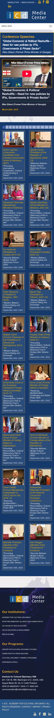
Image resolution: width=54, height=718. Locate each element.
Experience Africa (10, 662)
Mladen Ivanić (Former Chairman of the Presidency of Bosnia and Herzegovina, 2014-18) (13, 341)
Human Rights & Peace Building (15, 653)
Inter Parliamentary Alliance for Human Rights (22, 621)
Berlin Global (8, 634)
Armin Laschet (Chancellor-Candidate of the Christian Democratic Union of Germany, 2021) (13, 156)
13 (46, 127)
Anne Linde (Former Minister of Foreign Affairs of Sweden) (40, 385)
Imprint (37, 706)
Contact (26, 706)
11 (38, 127)
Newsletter (13, 2)
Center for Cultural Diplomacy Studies (19, 649)
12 (42, 127)
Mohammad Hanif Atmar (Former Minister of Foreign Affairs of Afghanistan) (12, 440)
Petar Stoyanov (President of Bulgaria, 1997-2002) (10, 295)
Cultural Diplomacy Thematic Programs (19, 658)
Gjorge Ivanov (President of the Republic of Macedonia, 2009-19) (39, 155)
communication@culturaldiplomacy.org (19, 689)
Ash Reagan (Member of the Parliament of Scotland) (37, 546)
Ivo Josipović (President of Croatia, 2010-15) (11, 252)
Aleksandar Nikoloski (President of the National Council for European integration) (40, 494)
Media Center (28, 2)
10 (34, 127)
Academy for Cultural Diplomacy (16, 617)
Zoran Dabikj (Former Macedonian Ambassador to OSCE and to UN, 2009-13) (13, 493)
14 (51, 127)
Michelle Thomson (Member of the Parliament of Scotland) (12, 546)
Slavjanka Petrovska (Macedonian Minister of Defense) (13, 205)
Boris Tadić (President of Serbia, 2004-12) (40, 252)
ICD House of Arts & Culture (14, 626)
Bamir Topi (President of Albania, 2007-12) (39, 294)
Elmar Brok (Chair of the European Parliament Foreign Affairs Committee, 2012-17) (13, 388)
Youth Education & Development (16, 630)
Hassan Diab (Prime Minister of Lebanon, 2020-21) (40, 337)
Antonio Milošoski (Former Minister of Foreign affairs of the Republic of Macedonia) (40, 440)
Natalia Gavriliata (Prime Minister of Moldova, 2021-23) (39, 205)
